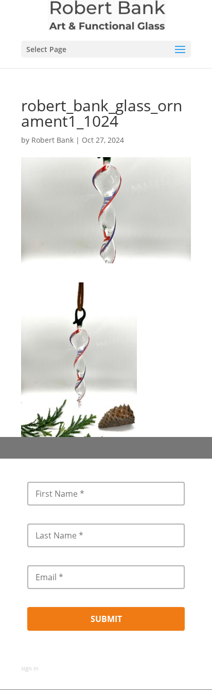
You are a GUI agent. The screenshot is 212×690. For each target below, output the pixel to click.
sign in (30, 668)
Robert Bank (52, 140)
